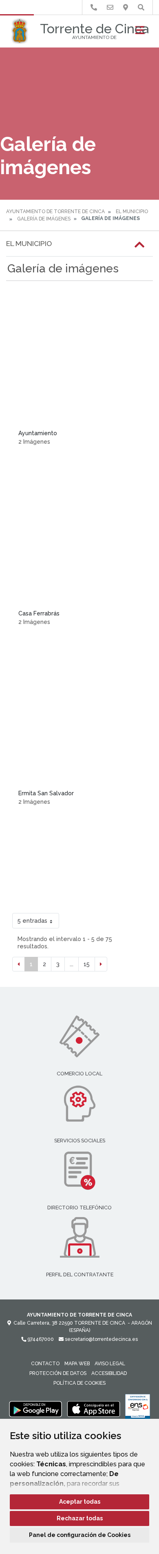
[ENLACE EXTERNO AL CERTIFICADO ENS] (137, 1409)
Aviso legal (110, 1363)
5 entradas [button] (32, 920)
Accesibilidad (109, 1373)
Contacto (45, 1363)
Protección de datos (57, 1373)
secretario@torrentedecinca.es (101, 1339)
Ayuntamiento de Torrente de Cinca (55, 211)
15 (87, 963)
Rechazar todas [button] (80, 1518)
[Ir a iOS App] (94, 1409)
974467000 (40, 1339)
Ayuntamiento (37, 433)
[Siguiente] (101, 964)
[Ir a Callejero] (125, 7)
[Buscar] (141, 7)
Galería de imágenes (44, 219)
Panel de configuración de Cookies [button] (79, 1535)
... (71, 963)
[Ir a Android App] (35, 1409)
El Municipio (132, 211)
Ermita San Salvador (46, 793)
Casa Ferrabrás (39, 613)
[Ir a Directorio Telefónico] (94, 7)
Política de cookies (79, 1383)
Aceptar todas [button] (79, 1501)
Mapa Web (77, 1363)
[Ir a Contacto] (110, 7)
